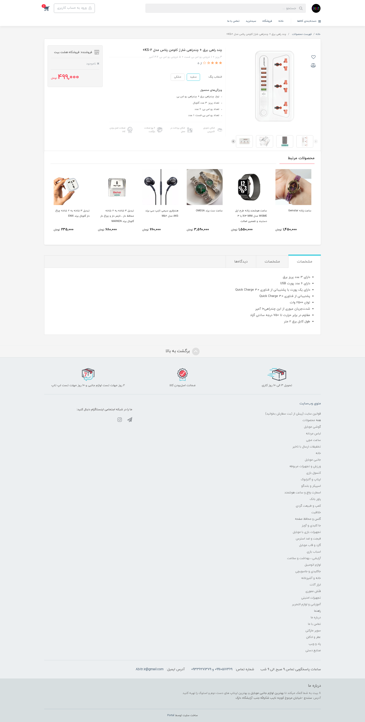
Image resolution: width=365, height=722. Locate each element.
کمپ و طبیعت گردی (308, 506)
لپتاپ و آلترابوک (311, 479)
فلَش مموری (313, 591)
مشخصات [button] (304, 261)
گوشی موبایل (312, 427)
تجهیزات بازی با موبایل (307, 532)
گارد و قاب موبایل (310, 545)
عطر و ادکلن (313, 637)
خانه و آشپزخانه (311, 578)
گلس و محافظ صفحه (308, 519)
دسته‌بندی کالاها (307, 21)
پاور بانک (315, 499)
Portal (170, 715)
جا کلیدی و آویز (311, 526)
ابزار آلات (315, 585)
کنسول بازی (313, 473)
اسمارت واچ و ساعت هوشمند (302, 493)
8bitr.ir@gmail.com (149, 669)
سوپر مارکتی (313, 631)
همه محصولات (311, 420)
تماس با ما (233, 21)
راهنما (317, 611)
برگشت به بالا (178, 351)
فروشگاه (267, 21)
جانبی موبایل (313, 460)
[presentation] (316, 141)
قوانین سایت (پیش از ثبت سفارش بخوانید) (293, 414)
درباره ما (316, 617)
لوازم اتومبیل (313, 565)
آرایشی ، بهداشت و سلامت (304, 558)
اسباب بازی (314, 552)
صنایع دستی (313, 650)
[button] (49, 8)
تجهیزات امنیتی (311, 598)
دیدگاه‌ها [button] (241, 261)
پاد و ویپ (315, 644)
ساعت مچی (313, 440)
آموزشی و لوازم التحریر (306, 604)
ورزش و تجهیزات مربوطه (305, 466)
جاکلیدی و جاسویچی (308, 571)
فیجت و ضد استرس (308, 539)
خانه (280, 21)
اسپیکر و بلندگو (311, 486)
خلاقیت (316, 512)
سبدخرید (251, 21)
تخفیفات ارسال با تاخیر (306, 447)
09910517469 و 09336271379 (211, 669)
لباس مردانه (313, 434)
